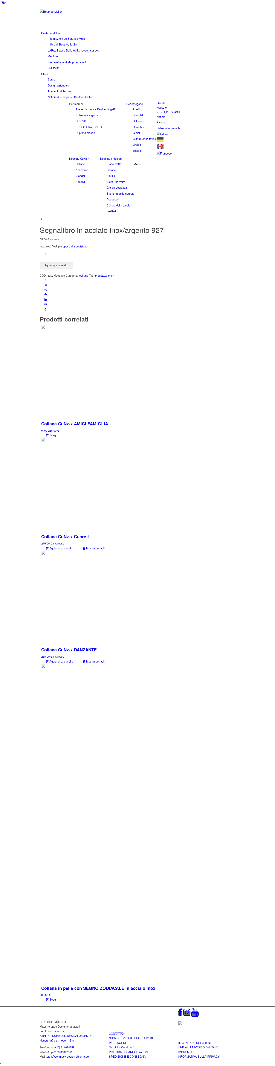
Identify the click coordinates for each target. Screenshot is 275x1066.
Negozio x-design (111, 158)
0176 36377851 (62, 1052)
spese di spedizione (75, 246)
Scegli (53, 435)
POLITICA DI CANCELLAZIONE (129, 1052)
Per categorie (134, 104)
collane (83, 275)
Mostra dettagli (95, 548)
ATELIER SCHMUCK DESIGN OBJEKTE (66, 1036)
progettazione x (104, 275)
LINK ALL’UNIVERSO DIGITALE (198, 1047)
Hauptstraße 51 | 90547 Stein (58, 1040)
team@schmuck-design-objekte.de (67, 1056)
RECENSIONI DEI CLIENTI (195, 1043)
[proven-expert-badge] (186, 1024)
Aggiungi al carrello (56, 265)
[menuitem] (138, 50)
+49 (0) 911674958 (62, 1047)
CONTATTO (116, 1033)
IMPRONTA (185, 1052)
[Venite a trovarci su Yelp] (45, 309)
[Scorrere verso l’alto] (1, 1063)
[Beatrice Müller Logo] (72, 11)
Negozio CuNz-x (79, 158)
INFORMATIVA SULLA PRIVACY (199, 1056)
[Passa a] (163, 134)
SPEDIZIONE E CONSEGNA (127, 1056)
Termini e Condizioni (121, 1047)
